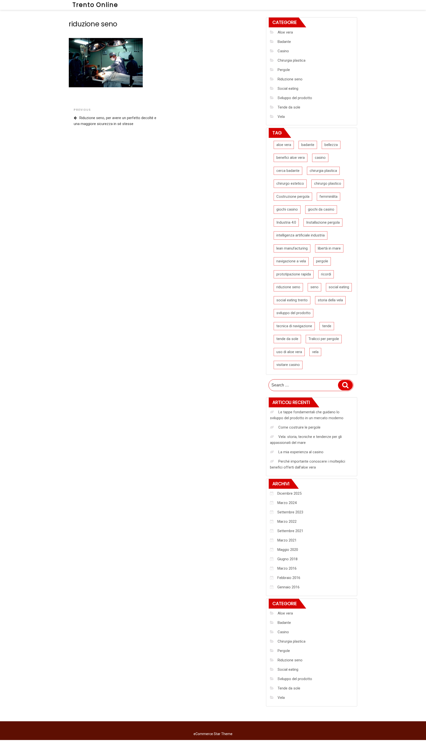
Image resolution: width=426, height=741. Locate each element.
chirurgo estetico (290, 183)
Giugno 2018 (287, 559)
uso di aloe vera (289, 352)
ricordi (326, 274)
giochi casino (287, 209)
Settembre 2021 (290, 531)
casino (320, 157)
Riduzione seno (290, 79)
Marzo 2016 (287, 568)
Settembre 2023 (290, 512)
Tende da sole (289, 107)
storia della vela (330, 300)
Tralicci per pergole (323, 339)
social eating (339, 287)
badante (307, 145)
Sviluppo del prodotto (295, 98)
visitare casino (288, 364)
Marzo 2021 (287, 540)
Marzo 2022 (287, 521)
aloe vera (283, 145)
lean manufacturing (292, 248)
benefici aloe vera (290, 157)
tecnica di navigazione (294, 326)
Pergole (284, 70)
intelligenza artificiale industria (300, 235)
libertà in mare (329, 248)
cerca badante (288, 170)
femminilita (328, 196)
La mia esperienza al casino (300, 452)
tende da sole (287, 339)
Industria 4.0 (286, 222)
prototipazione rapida (293, 274)
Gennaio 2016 (288, 587)
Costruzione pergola (292, 196)
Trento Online (95, 5)
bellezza (331, 145)
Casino (283, 51)
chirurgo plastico (327, 183)
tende (326, 326)
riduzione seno (288, 287)
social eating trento (292, 300)
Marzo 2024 (287, 503)
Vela (281, 116)
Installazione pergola (323, 222)
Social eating (288, 88)
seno (314, 287)
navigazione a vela (291, 261)
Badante (284, 41)
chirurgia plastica (323, 170)
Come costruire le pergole (299, 427)
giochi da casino (321, 209)
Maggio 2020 (287, 549)
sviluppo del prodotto (293, 313)
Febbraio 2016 (288, 578)
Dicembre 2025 (289, 493)
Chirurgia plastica (291, 60)
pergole (322, 261)
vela (315, 352)
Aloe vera (285, 32)
